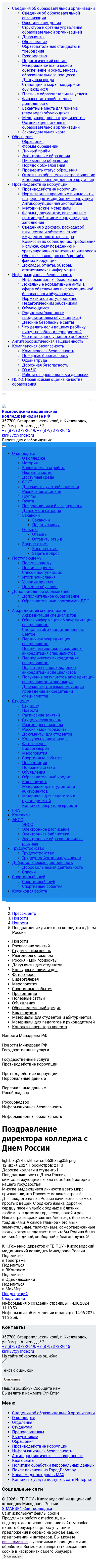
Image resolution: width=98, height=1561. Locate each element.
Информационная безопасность (42, 1451)
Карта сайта (23, 1460)
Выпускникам (25, 1436)
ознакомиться (15, 1541)
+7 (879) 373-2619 (18, 1346)
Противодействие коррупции (39, 1446)
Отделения (22, 1422)
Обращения (22, 1441)
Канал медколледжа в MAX (38, 1474)
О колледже (23, 1417)
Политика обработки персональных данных (53, 1465)
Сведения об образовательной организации (53, 1413)
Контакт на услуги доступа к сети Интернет (52, 1479)
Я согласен (12, 1556)
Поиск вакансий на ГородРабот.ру (44, 1470)
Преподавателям (28, 1432)
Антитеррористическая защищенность (47, 1455)
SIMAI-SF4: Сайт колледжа (27, 1508)
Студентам (22, 1427)
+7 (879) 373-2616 (53, 1346)
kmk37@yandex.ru (18, 1351)
